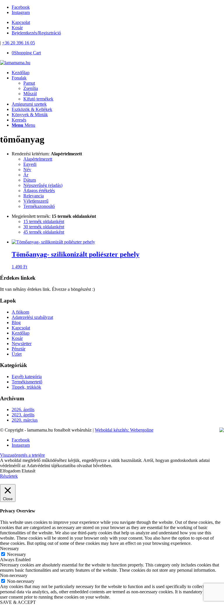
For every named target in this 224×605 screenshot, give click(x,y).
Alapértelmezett (37, 159)
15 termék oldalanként (43, 221)
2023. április (23, 414)
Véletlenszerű (35, 201)
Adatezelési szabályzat (32, 317)
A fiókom (20, 312)
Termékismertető (27, 381)
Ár (25, 174)
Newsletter (22, 343)
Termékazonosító (39, 206)
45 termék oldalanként (43, 232)
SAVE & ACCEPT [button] (18, 602)
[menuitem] (118, 72)
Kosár (17, 27)
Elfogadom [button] (10, 470)
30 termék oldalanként (43, 226)
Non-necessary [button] (13, 575)
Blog (16, 322)
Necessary (16, 554)
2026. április (23, 409)
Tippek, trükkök (26, 387)
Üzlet (17, 354)
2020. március (25, 420)
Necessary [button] (9, 548)
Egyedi (29, 164)
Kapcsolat (21, 22)
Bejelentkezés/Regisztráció (36, 32)
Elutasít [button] (28, 470)
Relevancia (33, 195)
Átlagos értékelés (39, 190)
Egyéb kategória (27, 376)
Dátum (29, 180)
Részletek (9, 476)
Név (27, 169)
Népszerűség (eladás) (42, 185)
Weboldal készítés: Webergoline (124, 429)
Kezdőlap (20, 333)
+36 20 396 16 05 (18, 42)
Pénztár (18, 348)
